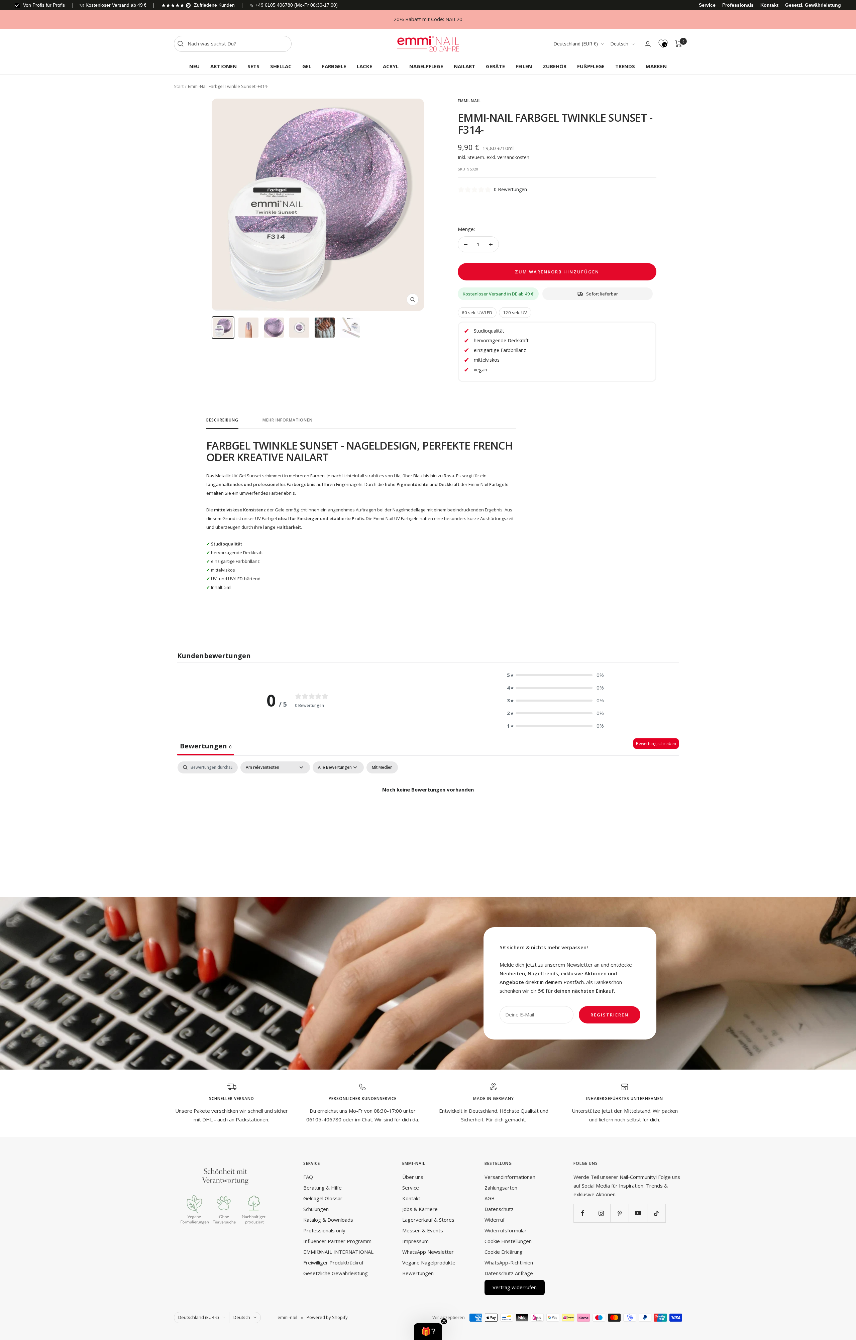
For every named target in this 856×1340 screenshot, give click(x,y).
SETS (253, 66)
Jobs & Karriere (420, 1209)
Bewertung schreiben (656, 743)
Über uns (412, 1177)
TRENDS (625, 66)
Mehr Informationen (287, 420)
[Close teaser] (444, 1321)
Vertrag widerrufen (515, 1287)
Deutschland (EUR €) (575, 43)
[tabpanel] (428, 812)
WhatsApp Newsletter (428, 1251)
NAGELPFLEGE (426, 66)
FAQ (308, 1177)
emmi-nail (469, 101)
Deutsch (619, 43)
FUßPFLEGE (591, 66)
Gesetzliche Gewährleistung (335, 1273)
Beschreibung (222, 420)
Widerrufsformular (506, 1230)
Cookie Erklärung (504, 1251)
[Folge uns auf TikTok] (656, 1213)
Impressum (415, 1241)
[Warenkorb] (678, 43)
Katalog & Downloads (328, 1219)
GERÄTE (495, 66)
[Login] (648, 44)
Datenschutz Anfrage (509, 1273)
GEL (306, 66)
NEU (194, 66)
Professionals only (324, 1230)
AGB (490, 1198)
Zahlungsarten (501, 1187)
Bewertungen (418, 1273)
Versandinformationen (510, 1177)
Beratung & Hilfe (322, 1187)
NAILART (464, 66)
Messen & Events (422, 1230)
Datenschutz (499, 1209)
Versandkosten (513, 157)
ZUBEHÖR (554, 66)
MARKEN (656, 66)
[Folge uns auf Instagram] (601, 1213)
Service (707, 5)
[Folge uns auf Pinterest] (619, 1213)
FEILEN (524, 66)
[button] (555, 675)
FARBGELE (334, 66)
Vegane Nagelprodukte (428, 1262)
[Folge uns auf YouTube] (638, 1213)
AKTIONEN (223, 66)
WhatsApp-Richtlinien (509, 1262)
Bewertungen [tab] (205, 745)
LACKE (364, 66)
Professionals (738, 5)
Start (179, 86)
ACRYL (391, 66)
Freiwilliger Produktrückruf (333, 1262)
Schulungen (316, 1209)
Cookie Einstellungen (508, 1241)
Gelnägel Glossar (322, 1198)
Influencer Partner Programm (337, 1241)
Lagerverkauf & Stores (428, 1219)
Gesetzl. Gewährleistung (813, 5)
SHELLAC (281, 66)
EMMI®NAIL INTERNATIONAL (338, 1251)
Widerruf (495, 1219)
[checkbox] (382, 767)
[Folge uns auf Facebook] (582, 1213)
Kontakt (769, 5)
